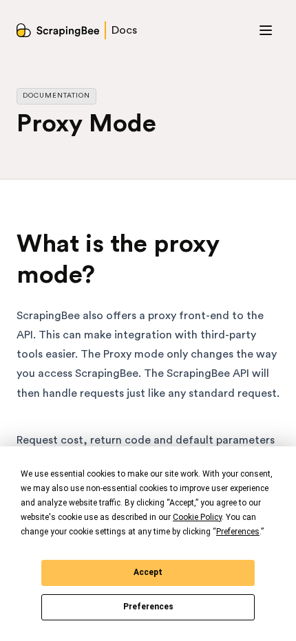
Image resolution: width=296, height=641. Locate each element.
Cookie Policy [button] (197, 517)
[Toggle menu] (265, 30)
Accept (148, 572)
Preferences (148, 606)
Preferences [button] (238, 531)
